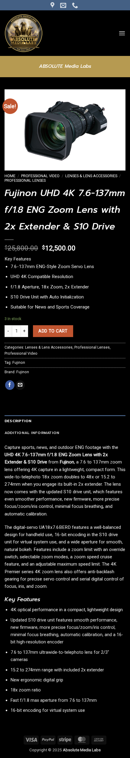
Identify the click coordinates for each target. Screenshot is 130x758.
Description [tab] (18, 421)
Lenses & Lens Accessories (91, 176)
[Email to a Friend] (20, 385)
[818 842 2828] (76, 5)
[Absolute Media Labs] (35, 33)
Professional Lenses (25, 180)
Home (10, 176)
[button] (122, 33)
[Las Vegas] (53, 5)
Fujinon (18, 362)
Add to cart (52, 331)
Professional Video (40, 176)
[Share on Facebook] (10, 385)
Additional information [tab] (32, 433)
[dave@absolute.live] (64, 5)
